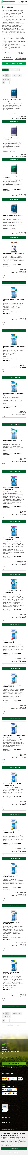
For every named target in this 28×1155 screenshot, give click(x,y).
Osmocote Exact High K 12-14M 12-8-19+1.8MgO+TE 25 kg (12, 831)
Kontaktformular (6, 1122)
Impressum (4, 1047)
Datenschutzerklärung (6, 1145)
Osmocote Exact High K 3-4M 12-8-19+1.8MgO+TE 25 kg (12, 641)
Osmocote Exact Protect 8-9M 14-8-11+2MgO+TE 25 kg (12, 538)
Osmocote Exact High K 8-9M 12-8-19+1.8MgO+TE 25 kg (12, 784)
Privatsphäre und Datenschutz (9, 1055)
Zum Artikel (14, 121)
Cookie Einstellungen (7, 1057)
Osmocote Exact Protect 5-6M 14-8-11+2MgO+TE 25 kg (12, 488)
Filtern (5, 70)
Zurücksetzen (14, 70)
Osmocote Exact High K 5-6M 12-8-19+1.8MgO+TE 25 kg (12, 685)
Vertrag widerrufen (14, 1063)
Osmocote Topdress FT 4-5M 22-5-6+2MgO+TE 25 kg (12, 973)
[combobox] (17, 75)
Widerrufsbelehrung (7, 1067)
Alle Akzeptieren (14, 1148)
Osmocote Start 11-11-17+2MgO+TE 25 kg (14, 735)
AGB (3, 1053)
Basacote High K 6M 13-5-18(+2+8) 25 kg (13, 253)
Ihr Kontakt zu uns (6, 1049)
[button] (3, 75)
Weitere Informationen (14, 1152)
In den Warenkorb (14, 283)
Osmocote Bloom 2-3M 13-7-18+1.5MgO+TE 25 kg (10, 875)
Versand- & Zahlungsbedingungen (10, 1051)
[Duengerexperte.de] (7, 2)
